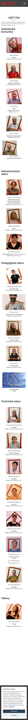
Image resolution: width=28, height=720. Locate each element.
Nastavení (11, 706)
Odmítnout (14, 715)
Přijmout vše (14, 711)
